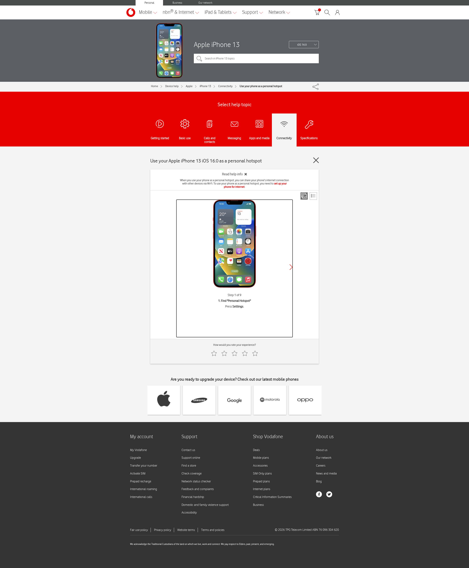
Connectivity (225, 86)
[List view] (313, 196)
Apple (189, 86)
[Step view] (304, 196)
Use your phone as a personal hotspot (261, 86)
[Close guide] (316, 160)
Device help (172, 86)
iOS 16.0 (302, 44)
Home (154, 86)
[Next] (291, 267)
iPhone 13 (205, 86)
